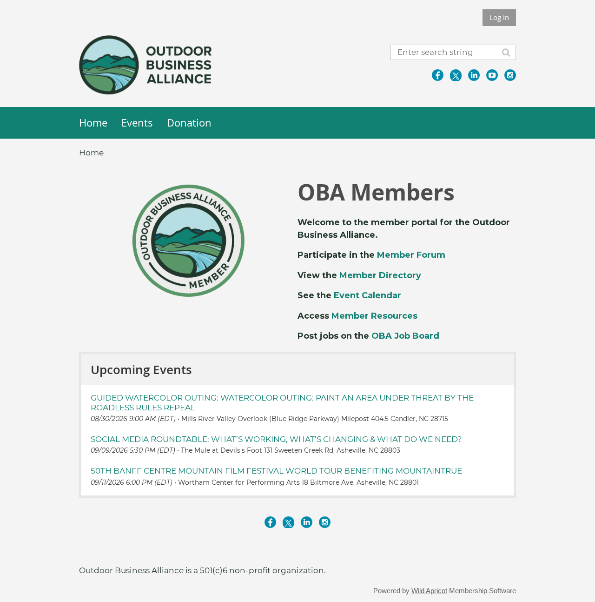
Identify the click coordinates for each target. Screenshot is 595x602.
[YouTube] (492, 75)
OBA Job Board (405, 336)
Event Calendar (367, 295)
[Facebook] (437, 75)
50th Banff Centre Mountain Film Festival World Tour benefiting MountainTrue (276, 470)
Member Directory (380, 275)
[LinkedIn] (474, 75)
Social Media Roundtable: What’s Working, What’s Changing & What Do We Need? (276, 439)
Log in (499, 17)
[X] (456, 75)
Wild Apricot (429, 591)
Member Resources (374, 316)
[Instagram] (510, 75)
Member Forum (411, 255)
